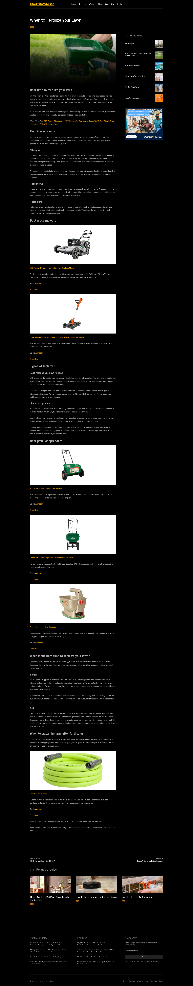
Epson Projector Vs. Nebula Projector (150, 861)
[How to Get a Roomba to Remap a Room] (96, 884)
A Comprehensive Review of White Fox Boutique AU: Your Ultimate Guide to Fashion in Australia (48, 951)
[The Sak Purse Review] (159, 88)
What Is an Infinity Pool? (133, 65)
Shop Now (34, 289)
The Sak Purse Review (132, 87)
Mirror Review (129, 43)
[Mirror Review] (159, 44)
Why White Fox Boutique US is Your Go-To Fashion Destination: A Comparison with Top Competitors (46, 944)
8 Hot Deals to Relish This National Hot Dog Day (45, 957)
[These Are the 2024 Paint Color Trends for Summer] (50, 884)
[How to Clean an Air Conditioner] (142, 884)
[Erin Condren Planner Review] (159, 77)
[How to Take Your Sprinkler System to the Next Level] (159, 55)
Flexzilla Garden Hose (49, 124)
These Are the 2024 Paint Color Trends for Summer (49, 899)
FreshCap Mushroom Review (135, 98)
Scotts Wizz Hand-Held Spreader (43, 627)
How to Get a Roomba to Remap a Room (96, 897)
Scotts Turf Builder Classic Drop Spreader (46, 488)
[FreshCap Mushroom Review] (159, 98)
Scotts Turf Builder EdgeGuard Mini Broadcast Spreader (51, 558)
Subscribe (144, 957)
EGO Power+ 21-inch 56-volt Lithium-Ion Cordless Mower (66, 121)
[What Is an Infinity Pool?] (159, 66)
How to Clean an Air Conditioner (138, 897)
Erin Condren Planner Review (135, 76)
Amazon (39, 283)
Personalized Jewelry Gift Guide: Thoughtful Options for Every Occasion (48, 963)
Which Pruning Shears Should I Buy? (42, 861)
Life (32, 27)
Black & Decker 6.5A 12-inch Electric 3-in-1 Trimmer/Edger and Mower (57, 337)
